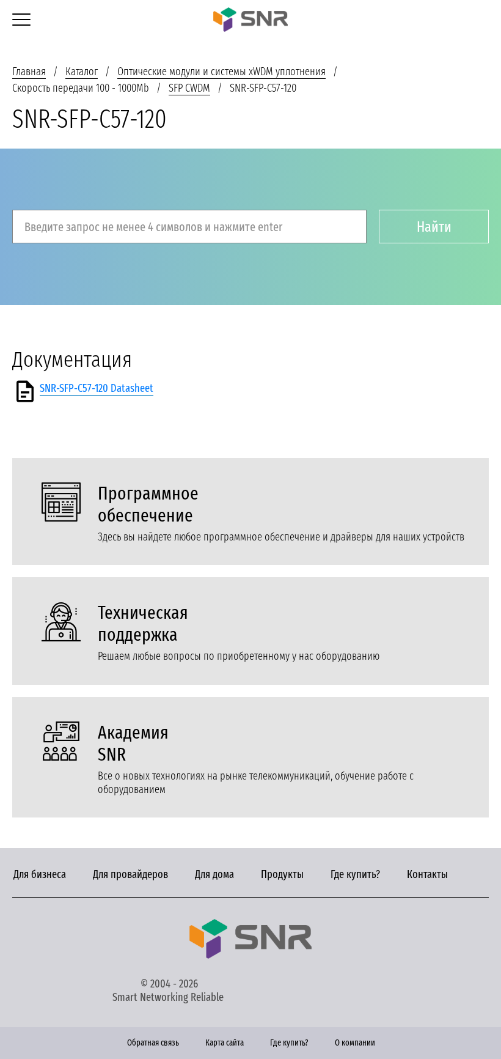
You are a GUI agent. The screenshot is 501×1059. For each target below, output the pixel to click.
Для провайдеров (130, 874)
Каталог (81, 71)
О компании (355, 1043)
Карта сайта (224, 1043)
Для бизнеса (39, 874)
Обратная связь (153, 1043)
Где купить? (355, 874)
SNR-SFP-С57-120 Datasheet (96, 388)
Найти (434, 226)
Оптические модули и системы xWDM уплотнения (221, 71)
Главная (29, 71)
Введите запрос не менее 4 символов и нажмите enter (153, 227)
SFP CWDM (189, 88)
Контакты (427, 874)
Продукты (282, 874)
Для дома (214, 874)
